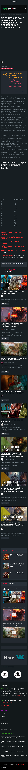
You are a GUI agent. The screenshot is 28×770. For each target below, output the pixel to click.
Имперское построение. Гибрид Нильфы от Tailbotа (12, 392)
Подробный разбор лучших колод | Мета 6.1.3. (17, 565)
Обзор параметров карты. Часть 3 (12, 242)
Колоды (3, 713)
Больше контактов (7, 702)
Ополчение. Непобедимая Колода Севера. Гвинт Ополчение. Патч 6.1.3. (12, 325)
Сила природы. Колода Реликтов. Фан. (12, 751)
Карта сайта (5, 705)
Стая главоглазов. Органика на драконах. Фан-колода (14, 358)
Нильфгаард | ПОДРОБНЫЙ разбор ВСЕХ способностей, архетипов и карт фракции (12, 524)
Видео (3, 720)
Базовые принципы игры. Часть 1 (12, 233)
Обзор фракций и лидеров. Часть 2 (12, 237)
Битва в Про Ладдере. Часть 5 (13, 250)
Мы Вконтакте (7, 255)
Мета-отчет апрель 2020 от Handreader (12, 420)
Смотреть (4, 303)
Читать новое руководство (18, 91)
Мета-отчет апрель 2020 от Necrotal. (16, 555)
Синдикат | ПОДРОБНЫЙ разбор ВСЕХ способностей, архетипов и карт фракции (14, 489)
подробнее (20, 695)
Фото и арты (4, 723)
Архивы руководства (15, 14)
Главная (3, 14)
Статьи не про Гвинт (7, 729)
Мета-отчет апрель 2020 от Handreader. (17, 573)
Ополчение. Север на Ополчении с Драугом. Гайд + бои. (14, 756)
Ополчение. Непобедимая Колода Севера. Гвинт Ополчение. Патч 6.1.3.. (13, 736)
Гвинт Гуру (20, 764)
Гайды (3, 716)
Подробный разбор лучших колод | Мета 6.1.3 (12, 292)
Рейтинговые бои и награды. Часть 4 (13, 246)
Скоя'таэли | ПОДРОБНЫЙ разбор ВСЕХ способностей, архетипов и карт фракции (12, 455)
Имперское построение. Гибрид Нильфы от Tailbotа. (13, 747)
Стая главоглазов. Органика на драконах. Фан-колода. (13, 742)
